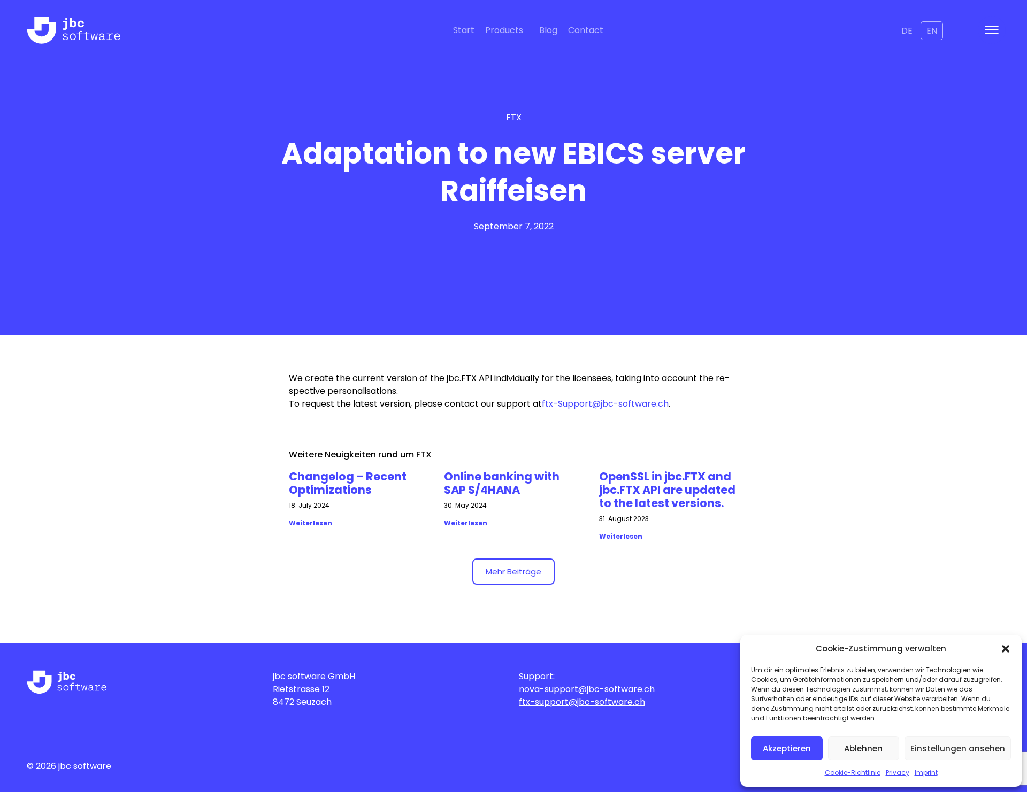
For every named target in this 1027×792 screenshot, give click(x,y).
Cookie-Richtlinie (852, 772)
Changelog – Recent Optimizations (348, 483)
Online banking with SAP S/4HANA (502, 483)
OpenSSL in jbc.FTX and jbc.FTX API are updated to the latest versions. (667, 490)
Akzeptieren (787, 748)
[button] (1005, 648)
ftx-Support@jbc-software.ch (605, 404)
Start (463, 30)
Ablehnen (863, 748)
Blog (548, 30)
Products (504, 30)
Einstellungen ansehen (957, 748)
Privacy (897, 772)
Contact (585, 30)
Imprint (926, 772)
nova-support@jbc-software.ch (587, 689)
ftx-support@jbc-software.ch (582, 702)
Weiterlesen (310, 522)
